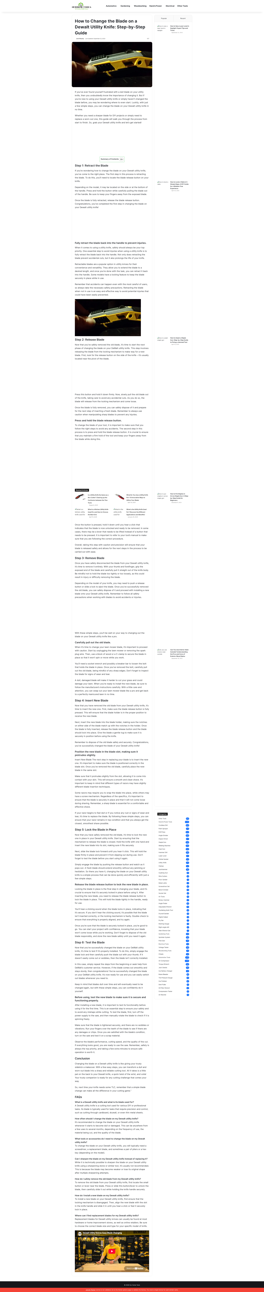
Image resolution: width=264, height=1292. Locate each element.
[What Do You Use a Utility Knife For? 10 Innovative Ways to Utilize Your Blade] (119, 497)
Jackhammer (163, 869)
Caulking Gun (163, 873)
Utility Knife (162, 862)
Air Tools (162, 896)
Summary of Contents (110, 159)
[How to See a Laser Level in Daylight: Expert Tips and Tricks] (163, 102)
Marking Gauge (164, 924)
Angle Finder (163, 903)
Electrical (170, 6)
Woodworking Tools (165, 951)
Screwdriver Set (164, 886)
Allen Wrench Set (164, 930)
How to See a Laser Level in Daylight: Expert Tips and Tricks (179, 28)
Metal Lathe (163, 883)
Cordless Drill (163, 825)
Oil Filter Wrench (164, 988)
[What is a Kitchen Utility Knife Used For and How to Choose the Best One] (80, 512)
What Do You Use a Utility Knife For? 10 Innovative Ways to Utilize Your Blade (137, 497)
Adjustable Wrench (165, 907)
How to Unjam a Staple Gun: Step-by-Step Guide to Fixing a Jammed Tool (179, 340)
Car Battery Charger (165, 971)
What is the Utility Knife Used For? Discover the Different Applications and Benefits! (136, 511)
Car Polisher (163, 981)
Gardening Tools (164, 934)
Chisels (161, 954)
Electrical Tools (164, 944)
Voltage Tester (164, 947)
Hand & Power (155, 6)
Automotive (111, 6)
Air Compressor (164, 961)
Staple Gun (162, 842)
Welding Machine (164, 845)
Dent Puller (162, 984)
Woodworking (140, 6)
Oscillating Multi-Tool (166, 910)
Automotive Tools (164, 957)
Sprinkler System (164, 937)
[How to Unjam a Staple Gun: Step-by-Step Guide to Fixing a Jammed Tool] (163, 414)
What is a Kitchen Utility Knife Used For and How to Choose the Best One (98, 511)
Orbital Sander (163, 859)
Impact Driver (163, 839)
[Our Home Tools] (81, 6)
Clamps (161, 866)
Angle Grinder (163, 835)
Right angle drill (164, 927)
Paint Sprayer (163, 828)
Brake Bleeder (163, 974)
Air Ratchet (162, 995)
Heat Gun (162, 849)
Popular (164, 18)
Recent (183, 18)
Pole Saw (162, 941)
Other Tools (182, 6)
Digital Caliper (163, 917)
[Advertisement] (112, 141)
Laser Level (162, 856)
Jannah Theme (90, 1290)
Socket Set (162, 893)
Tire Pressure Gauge (165, 978)
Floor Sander (163, 879)
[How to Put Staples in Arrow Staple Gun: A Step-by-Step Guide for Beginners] (163, 570)
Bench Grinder (163, 890)
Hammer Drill (163, 852)
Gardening (125, 6)
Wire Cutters (163, 876)
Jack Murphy (80, 38)
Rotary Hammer (164, 900)
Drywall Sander (164, 913)
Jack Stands (163, 967)
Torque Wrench (164, 964)
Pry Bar (161, 920)
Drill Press (162, 832)
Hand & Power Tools (165, 822)
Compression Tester (165, 991)
